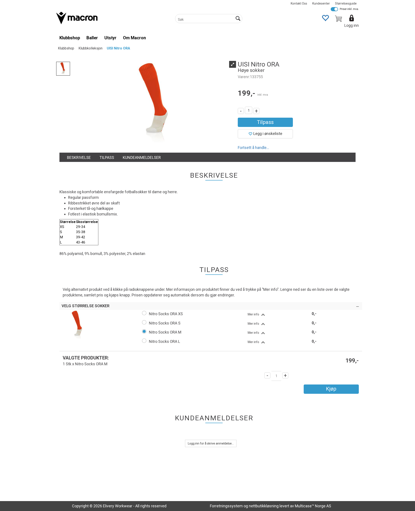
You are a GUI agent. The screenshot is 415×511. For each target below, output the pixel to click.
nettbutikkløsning (264, 506)
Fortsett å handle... (253, 147)
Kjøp (331, 389)
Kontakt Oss (299, 3)
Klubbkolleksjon (90, 48)
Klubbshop (69, 37)
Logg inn (351, 25)
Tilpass (265, 122)
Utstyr (110, 37)
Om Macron (134, 37)
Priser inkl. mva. (349, 9)
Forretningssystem (226, 506)
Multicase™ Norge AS (313, 506)
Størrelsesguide (346, 3)
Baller (92, 37)
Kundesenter (321, 3)
